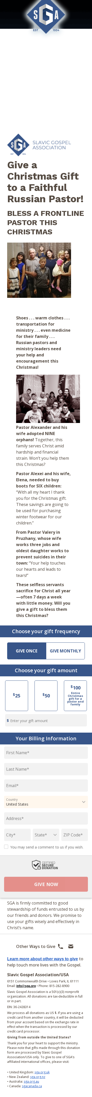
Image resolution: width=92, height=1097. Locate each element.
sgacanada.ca (32, 1086)
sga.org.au (31, 1081)
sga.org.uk (42, 1072)
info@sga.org (26, 986)
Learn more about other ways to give (42, 959)
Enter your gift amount (29, 720)
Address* (15, 818)
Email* (12, 785)
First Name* (17, 752)
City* (11, 835)
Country (12, 799)
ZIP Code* (73, 835)
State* (41, 835)
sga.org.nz (37, 1077)
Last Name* (17, 769)
